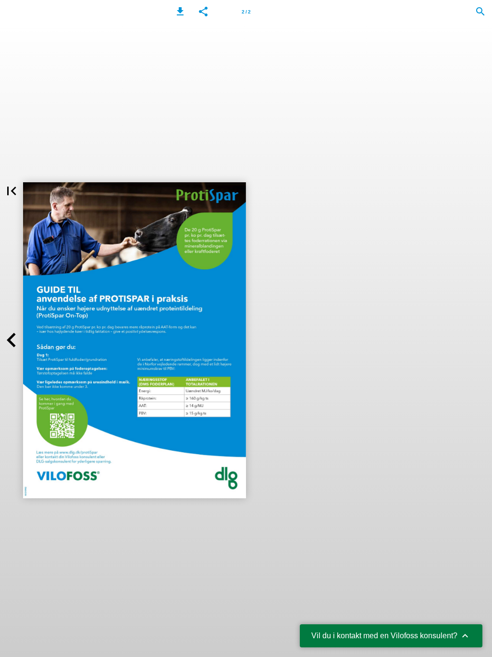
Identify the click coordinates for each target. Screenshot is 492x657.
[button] (180, 11)
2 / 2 (246, 11)
